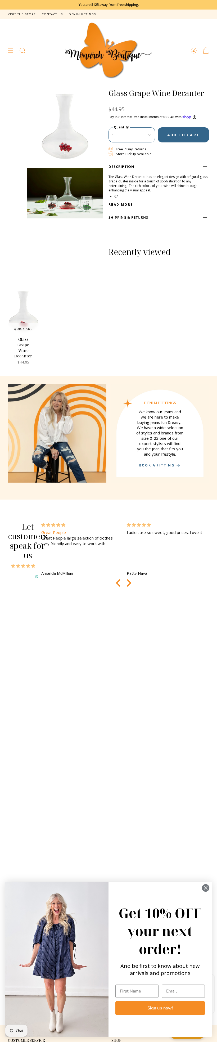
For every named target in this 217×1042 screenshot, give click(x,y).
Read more (120, 204)
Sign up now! (160, 1008)
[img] (23, 565)
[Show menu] (10, 50)
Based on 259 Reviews (21, 576)
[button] (22, 50)
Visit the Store (22, 14)
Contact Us (52, 14)
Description (121, 166)
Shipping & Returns (128, 217)
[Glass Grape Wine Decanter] (23, 311)
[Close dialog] (206, 888)
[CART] (206, 50)
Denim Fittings (82, 14)
